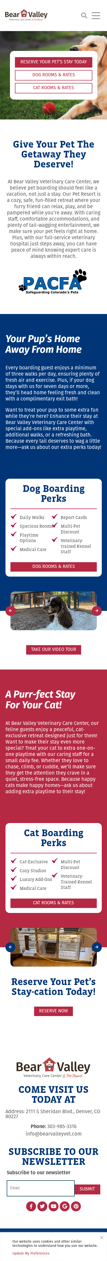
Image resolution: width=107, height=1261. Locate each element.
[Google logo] (65, 1203)
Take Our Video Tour (53, 648)
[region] (53, 1246)
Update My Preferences (31, 1254)
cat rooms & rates (53, 902)
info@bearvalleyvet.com (54, 1131)
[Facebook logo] (31, 1203)
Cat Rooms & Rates (53, 88)
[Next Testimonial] (97, 610)
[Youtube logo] (53, 1203)
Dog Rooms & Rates (53, 75)
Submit (87, 1186)
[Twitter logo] (42, 1203)
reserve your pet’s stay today (53, 62)
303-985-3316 (54, 1123)
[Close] (102, 1236)
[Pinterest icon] (76, 1203)
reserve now (53, 1008)
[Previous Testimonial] (10, 610)
